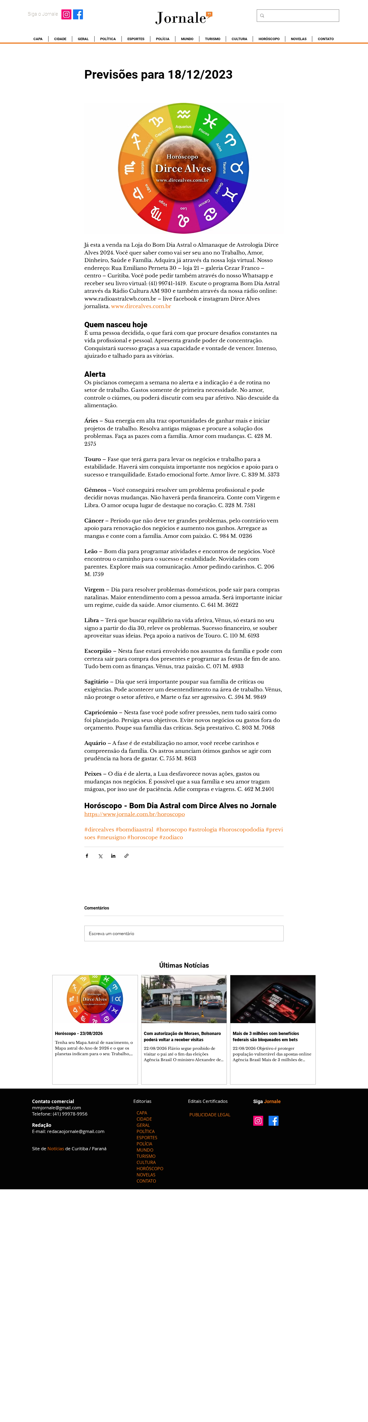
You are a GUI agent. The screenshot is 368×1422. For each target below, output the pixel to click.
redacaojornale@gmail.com (76, 1131)
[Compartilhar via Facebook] (86, 855)
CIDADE (144, 1119)
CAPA (142, 1113)
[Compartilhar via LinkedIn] (113, 855)
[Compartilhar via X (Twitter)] (100, 855)
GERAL (143, 1125)
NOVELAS (146, 1175)
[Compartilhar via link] (126, 855)
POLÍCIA (144, 1144)
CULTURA (146, 1162)
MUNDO (145, 1150)
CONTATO (146, 1181)
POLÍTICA (146, 1131)
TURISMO (146, 1156)
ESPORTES (147, 1138)
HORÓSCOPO (150, 1169)
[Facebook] (78, 14)
